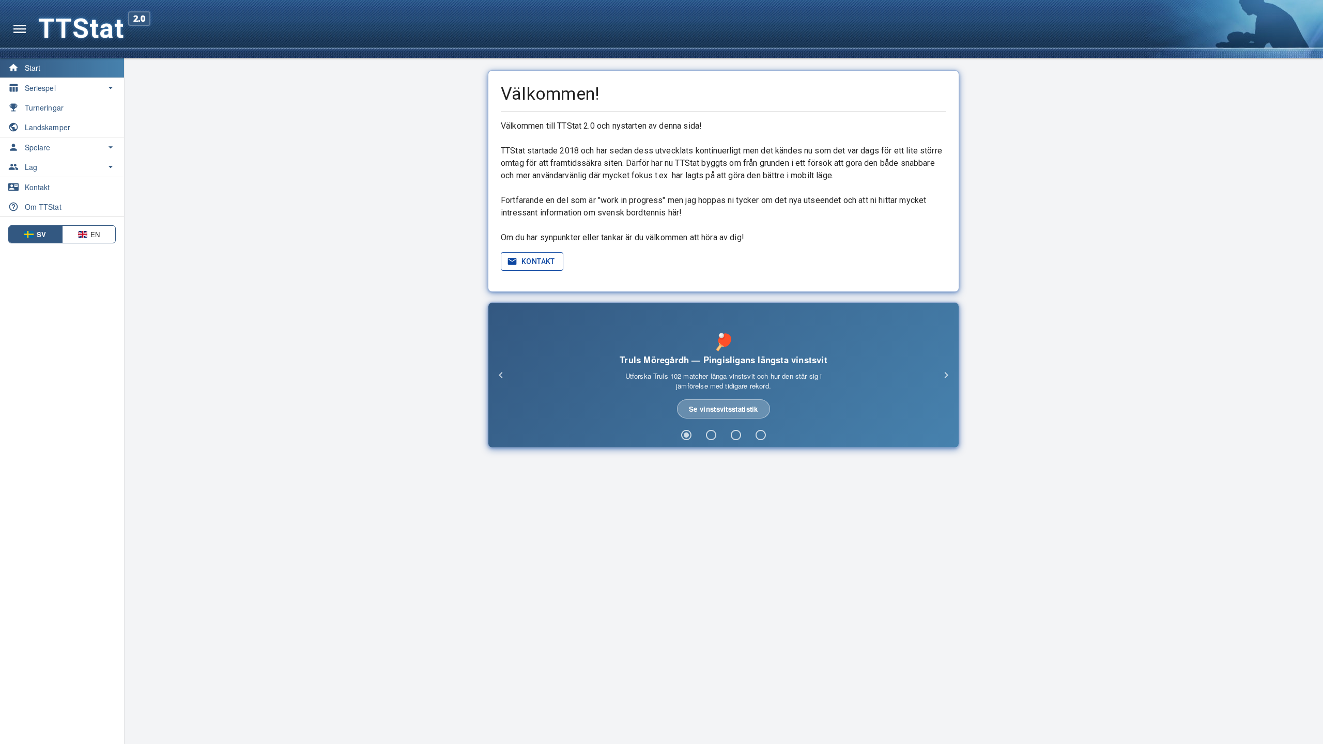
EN (95, 234)
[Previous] (500, 375)
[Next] (946, 375)
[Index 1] (686, 435)
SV (41, 234)
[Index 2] (711, 435)
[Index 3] (736, 435)
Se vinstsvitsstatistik (723, 409)
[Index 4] (760, 435)
